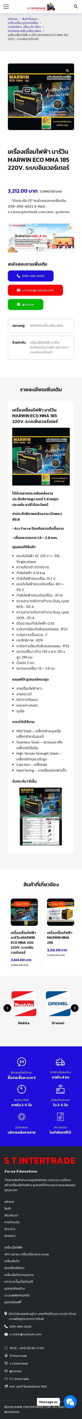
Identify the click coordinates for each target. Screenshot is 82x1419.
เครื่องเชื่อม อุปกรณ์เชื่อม (23, 23)
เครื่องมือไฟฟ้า (13, 1247)
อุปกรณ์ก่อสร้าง (14, 1288)
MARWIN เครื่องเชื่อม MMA (24, 31)
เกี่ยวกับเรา (11, 1215)
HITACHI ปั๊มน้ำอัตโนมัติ (18, 1281)
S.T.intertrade (19, 1378)
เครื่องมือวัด (11, 1261)
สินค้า (7, 1208)
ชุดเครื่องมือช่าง (14, 1267)
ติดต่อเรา (10, 1235)
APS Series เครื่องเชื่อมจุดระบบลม (26, 1254)
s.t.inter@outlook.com (38, 290)
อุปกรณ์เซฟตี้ (12, 1302)
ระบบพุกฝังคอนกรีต (17, 1295)
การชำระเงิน (11, 1222)
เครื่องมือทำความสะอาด (19, 1274)
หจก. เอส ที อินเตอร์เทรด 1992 (28, 1386)
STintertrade (18, 1355)
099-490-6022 (33, 275)
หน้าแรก (13, 19)
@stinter (28, 304)
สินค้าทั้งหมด (30, 19)
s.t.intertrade (18, 1363)
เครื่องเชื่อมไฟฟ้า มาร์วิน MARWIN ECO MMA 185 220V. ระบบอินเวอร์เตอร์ (49, 347)
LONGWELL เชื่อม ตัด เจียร (24, 27)
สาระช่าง (9, 1229)
